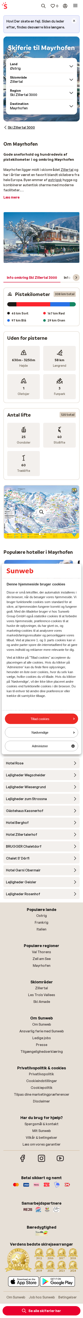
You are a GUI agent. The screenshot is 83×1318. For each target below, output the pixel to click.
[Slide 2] (43, 534)
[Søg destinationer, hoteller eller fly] (43, 6)
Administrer (40, 746)
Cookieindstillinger (41, 1081)
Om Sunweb (41, 1024)
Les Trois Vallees (41, 995)
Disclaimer (41, 1101)
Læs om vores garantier (42, 1144)
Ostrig (41, 915)
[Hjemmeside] (4, 6)
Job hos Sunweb (42, 1297)
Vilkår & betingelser (41, 1137)
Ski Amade (41, 1001)
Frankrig (41, 922)
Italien (41, 929)
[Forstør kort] (41, 512)
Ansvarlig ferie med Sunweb (41, 1031)
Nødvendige (39, 732)
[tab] (31, 277)
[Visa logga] (26, 1187)
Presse (41, 1045)
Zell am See (42, 959)
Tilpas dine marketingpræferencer (41, 1094)
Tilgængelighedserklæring (41, 1051)
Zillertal (67, 170)
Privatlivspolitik (41, 1074)
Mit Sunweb (41, 1131)
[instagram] (41, 1161)
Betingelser (67, 1297)
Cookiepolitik (42, 1087)
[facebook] (23, 1161)
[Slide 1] (40, 534)
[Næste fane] (76, 277)
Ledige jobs (41, 1038)
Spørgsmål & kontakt (41, 1124)
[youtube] (60, 1161)
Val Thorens (41, 952)
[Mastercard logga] (16, 1187)
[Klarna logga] (36, 1187)
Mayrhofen (41, 965)
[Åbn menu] (75, 6)
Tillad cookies (40, 718)
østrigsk (55, 180)
